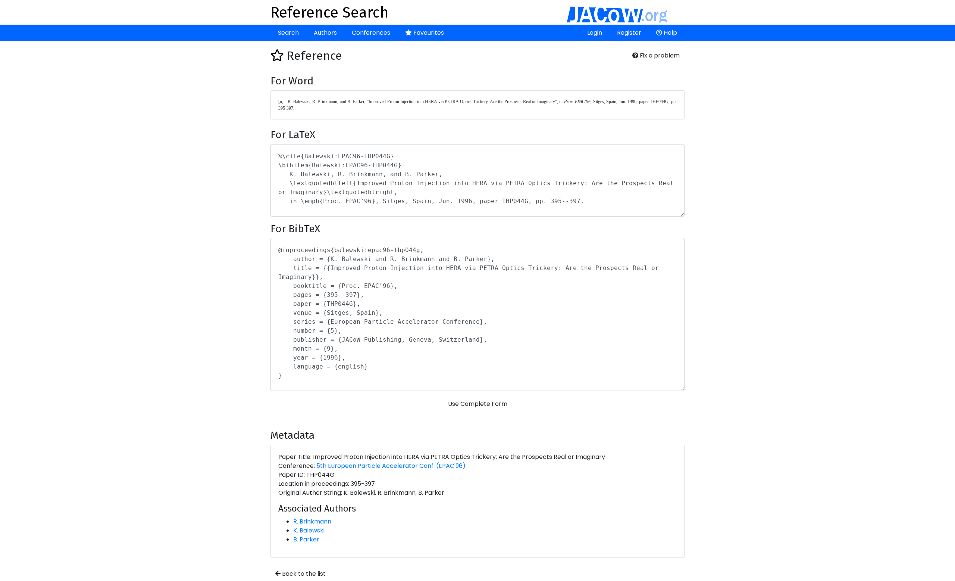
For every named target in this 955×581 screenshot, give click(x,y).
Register (629, 32)
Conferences (371, 32)
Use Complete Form (477, 404)
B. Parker (306, 539)
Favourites (428, 32)
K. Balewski (309, 530)
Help (669, 32)
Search (288, 32)
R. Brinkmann (312, 521)
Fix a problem (659, 55)
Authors (325, 32)
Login (594, 32)
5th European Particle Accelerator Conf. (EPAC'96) (391, 466)
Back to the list (303, 573)
